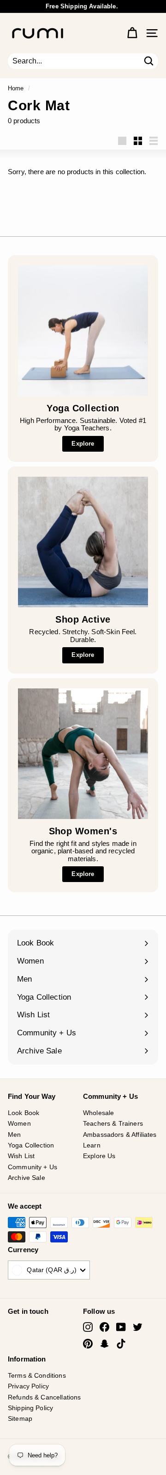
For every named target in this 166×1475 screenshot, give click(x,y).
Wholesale (98, 1112)
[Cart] (132, 33)
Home (16, 88)
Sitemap (20, 1418)
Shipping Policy (30, 1408)
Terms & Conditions (37, 1375)
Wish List (21, 1156)
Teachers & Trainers (113, 1123)
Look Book (23, 1112)
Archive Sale (26, 1177)
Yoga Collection (31, 1145)
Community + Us (32, 1167)
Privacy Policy (28, 1386)
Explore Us (99, 1156)
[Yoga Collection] (83, 330)
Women (19, 1123)
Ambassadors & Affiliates (120, 1134)
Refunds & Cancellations (44, 1397)
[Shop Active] (83, 542)
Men (14, 1134)
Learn (92, 1145)
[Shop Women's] (83, 753)
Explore (82, 443)
